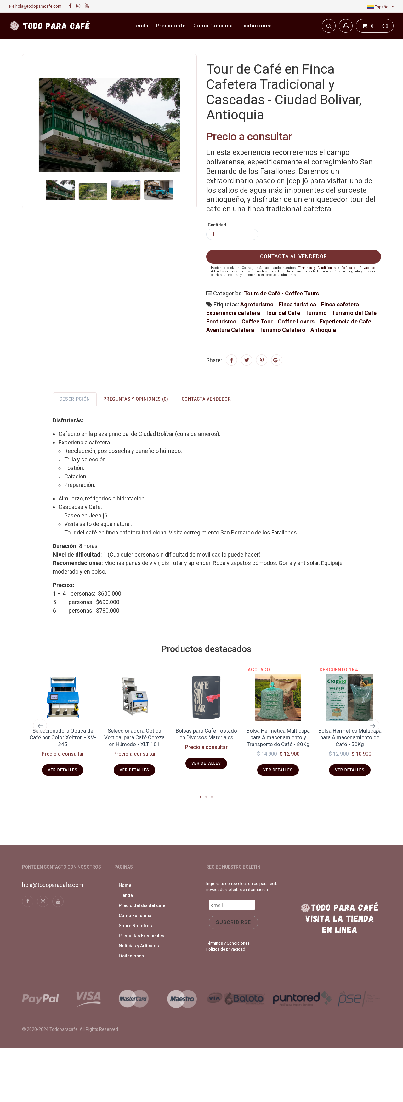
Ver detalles (62, 770)
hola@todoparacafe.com (37, 6)
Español (382, 6)
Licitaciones (131, 955)
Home (125, 885)
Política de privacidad (225, 949)
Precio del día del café (142, 905)
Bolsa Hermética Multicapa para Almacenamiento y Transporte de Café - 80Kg (206, 737)
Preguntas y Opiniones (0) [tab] (135, 399)
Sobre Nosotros (135, 925)
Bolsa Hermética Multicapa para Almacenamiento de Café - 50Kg (278, 737)
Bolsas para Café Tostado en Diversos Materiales (134, 734)
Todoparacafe (63, 1029)
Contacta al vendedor (293, 257)
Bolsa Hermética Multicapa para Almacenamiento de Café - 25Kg (350, 737)
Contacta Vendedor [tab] (206, 399)
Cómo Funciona (135, 915)
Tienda (126, 895)
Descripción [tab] (75, 399)
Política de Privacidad (358, 268)
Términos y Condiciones (317, 268)
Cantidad (217, 224)
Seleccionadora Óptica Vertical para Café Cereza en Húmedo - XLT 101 (62, 737)
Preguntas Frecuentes (141, 935)
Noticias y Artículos (139, 945)
